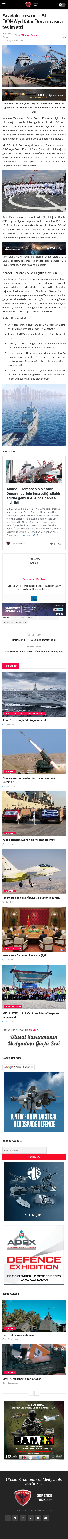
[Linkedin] (34, 598)
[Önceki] (31, 1393)
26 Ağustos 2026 (11, 1339)
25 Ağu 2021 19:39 (15, 40)
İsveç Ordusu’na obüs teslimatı (18, 1335)
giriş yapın (33, 1029)
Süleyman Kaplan (29, 35)
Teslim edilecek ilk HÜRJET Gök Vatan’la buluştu (31, 897)
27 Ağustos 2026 (11, 1383)
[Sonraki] (36, 1393)
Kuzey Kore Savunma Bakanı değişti (24, 955)
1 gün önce (9, 844)
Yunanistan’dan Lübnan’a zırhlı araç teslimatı (28, 840)
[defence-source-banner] (34, 609)
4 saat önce (9, 786)
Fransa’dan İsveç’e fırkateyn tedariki (24, 720)
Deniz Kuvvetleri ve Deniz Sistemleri (24, 714)
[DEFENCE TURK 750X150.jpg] (34, 248)
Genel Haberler (13, 949)
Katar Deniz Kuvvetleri (15, 622)
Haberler (10, 771)
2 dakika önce (10, 724)
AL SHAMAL (18, 617)
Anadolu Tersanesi (48, 617)
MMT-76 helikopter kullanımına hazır (22, 1379)
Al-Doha (32, 617)
